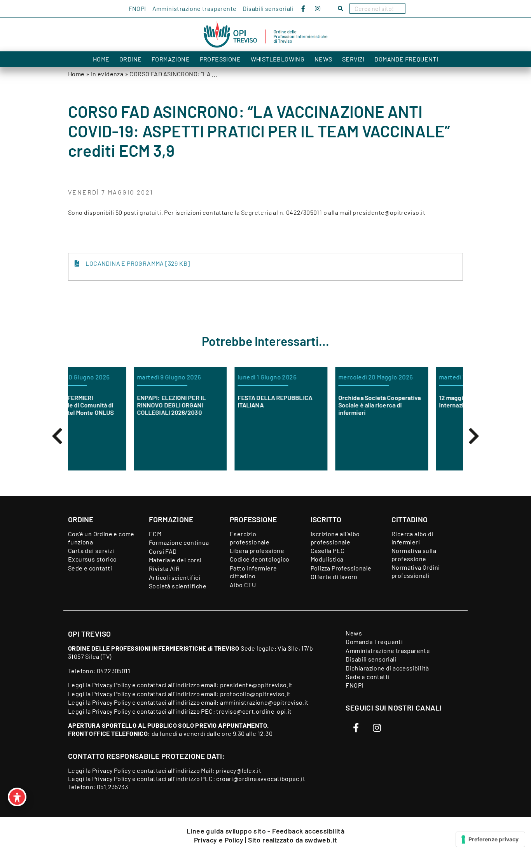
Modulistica (327, 559)
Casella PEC (327, 550)
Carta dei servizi (91, 550)
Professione (220, 59)
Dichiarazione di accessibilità (387, 668)
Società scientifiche (177, 586)
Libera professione (257, 550)
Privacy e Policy (219, 839)
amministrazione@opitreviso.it (264, 702)
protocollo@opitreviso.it (255, 693)
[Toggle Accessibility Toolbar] (17, 797)
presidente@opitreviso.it (256, 684)
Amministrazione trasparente (194, 8)
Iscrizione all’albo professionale (335, 538)
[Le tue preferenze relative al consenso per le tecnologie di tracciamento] (490, 839)
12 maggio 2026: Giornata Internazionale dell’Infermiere (427, 401)
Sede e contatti (90, 568)
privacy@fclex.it (238, 770)
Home (101, 59)
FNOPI (137, 8)
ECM (155, 533)
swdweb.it (321, 839)
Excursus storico (92, 559)
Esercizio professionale (249, 538)
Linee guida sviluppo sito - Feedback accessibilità (265, 831)
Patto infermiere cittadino (253, 572)
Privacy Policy (111, 684)
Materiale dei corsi (175, 559)
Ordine (130, 59)
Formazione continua (179, 542)
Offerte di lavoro (334, 576)
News (323, 59)
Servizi (353, 59)
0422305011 (113, 670)
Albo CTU (243, 584)
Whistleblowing (278, 59)
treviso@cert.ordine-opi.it (254, 711)
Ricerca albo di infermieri (412, 538)
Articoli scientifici (174, 577)
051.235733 (112, 786)
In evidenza (107, 73)
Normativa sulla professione (413, 554)
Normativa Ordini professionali (415, 571)
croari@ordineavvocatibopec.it (260, 778)
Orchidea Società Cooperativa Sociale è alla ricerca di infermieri (327, 405)
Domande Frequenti (406, 59)
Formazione (171, 59)
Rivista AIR (164, 568)
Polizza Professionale (341, 568)
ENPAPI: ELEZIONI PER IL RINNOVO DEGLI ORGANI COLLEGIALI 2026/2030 (119, 405)
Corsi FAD (163, 551)
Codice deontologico (260, 559)
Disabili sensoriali (268, 8)
